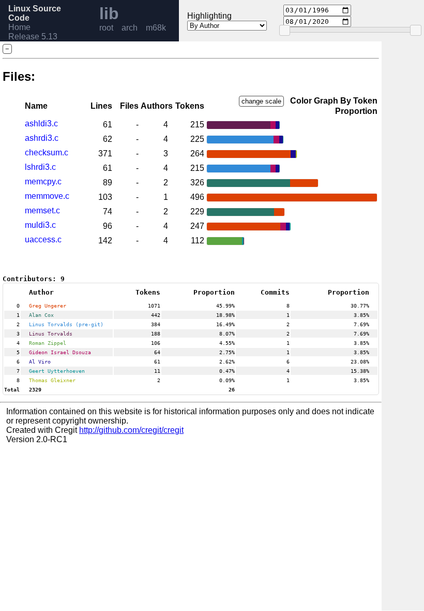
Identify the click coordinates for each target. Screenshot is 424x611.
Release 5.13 (32, 36)
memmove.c (47, 196)
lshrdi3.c (40, 167)
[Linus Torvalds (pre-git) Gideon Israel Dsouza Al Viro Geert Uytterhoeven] (245, 139)
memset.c (42, 210)
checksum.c (46, 152)
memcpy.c (43, 181)
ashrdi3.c (41, 138)
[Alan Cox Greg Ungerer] (262, 183)
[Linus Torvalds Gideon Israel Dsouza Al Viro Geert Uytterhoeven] (243, 125)
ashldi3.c (41, 123)
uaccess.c (43, 239)
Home (19, 27)
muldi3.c (40, 225)
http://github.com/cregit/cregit (131, 430)
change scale (261, 101)
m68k (156, 27)
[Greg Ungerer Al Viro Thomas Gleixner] (251, 154)
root (106, 27)
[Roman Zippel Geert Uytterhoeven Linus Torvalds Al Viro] (225, 241)
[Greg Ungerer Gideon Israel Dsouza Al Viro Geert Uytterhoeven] (249, 226)
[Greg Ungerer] (291, 197)
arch (130, 27)
